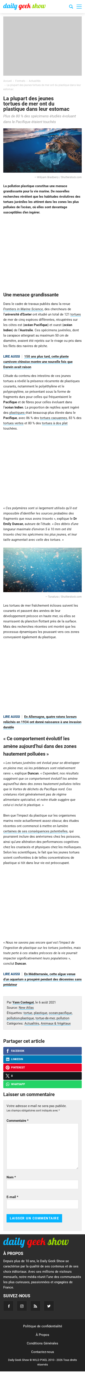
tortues (75, 314)
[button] (79, 6)
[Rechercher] (71, 7)
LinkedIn (17, 1059)
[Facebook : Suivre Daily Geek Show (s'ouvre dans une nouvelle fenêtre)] (8, 1306)
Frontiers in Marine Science (23, 309)
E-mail (12, 1197)
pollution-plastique (20, 1018)
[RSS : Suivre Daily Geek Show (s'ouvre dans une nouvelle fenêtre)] (35, 1306)
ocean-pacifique (60, 1013)
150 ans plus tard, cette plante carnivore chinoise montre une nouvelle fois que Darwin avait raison (38, 362)
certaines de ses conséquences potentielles (35, 831)
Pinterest (18, 1067)
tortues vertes (13, 423)
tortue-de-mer (45, 1018)
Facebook (17, 1050)
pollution (62, 1018)
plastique (40, 1013)
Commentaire (18, 1121)
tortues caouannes (53, 418)
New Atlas (26, 1008)
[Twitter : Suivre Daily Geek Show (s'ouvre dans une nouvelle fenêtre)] (49, 1306)
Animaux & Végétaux (56, 1023)
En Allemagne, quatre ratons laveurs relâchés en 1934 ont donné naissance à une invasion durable (42, 722)
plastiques (17, 413)
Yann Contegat (23, 1002)
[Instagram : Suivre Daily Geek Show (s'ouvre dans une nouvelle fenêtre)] (22, 1306)
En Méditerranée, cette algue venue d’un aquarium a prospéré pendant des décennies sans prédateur (42, 979)
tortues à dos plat (55, 423)
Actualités (31, 1023)
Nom (11, 1177)
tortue (28, 1013)
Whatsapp (18, 1084)
